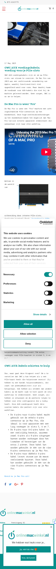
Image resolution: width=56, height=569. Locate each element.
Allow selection (28, 333)
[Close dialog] (51, 527)
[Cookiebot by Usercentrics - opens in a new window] (40, 223)
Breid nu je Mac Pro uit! (17, 476)
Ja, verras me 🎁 (28, 549)
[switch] (48, 283)
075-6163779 (13, 2)
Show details (40, 314)
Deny (28, 343)
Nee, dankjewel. (28, 558)
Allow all (28, 324)
